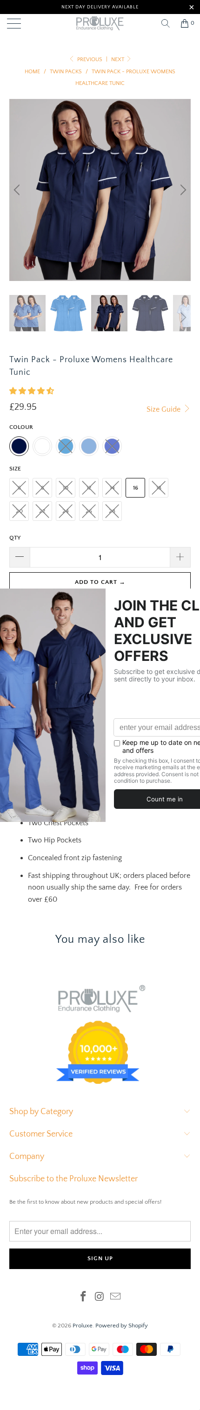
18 (158, 487)
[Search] (165, 23)
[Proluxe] (100, 23)
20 (19, 511)
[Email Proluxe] (116, 1297)
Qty (14, 537)
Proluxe (83, 1325)
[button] (31, 391)
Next (118, 59)
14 (112, 487)
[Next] (182, 190)
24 (65, 511)
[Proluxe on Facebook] (83, 1297)
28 (112, 511)
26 (89, 511)
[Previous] (18, 190)
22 (42, 511)
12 (89, 487)
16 (135, 487)
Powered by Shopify (121, 1325)
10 (65, 487)
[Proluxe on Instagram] (100, 1297)
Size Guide (164, 409)
